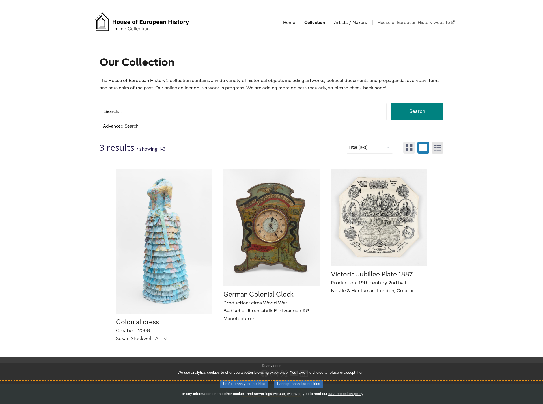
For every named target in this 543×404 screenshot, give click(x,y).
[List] (437, 148)
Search (417, 111)
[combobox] (245, 111)
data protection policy (345, 394)
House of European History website (414, 23)
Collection (314, 23)
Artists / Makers (350, 23)
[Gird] (409, 148)
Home (289, 23)
